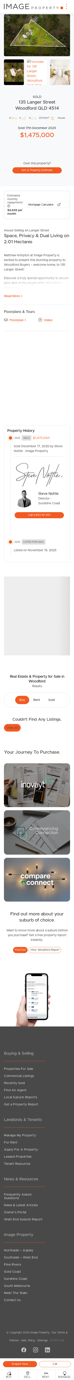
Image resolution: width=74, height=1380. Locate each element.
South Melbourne (17, 1285)
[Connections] (37, 879)
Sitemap (42, 1340)
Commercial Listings (19, 1076)
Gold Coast (12, 1271)
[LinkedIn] (47, 1350)
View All (12, 727)
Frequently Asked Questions (17, 1196)
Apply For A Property (21, 1149)
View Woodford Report (44, 950)
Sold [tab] (51, 700)
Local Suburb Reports (20, 1097)
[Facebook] (23, 1350)
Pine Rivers (12, 1264)
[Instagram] (35, 1350)
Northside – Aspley (18, 1250)
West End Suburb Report (23, 1219)
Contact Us (12, 1300)
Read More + (13, 296)
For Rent (10, 1142)
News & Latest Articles (21, 1205)
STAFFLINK (57, 1340)
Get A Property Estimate (37, 170)
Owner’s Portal (15, 1212)
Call (55, 1364)
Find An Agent (15, 1090)
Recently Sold (14, 1083)
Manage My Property (20, 1135)
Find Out (20, 950)
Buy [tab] (22, 700)
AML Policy (28, 1340)
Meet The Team (15, 1293)
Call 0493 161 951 (39, 515)
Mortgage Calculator (41, 204)
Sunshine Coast (15, 1278)
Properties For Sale (18, 1068)
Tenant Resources (17, 1163)
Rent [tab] (36, 700)
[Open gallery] (37, 35)
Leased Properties (18, 1156)
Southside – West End (21, 1257)
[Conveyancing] (37, 832)
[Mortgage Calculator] (37, 785)
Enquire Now (20, 1364)
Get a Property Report (21, 1104)
